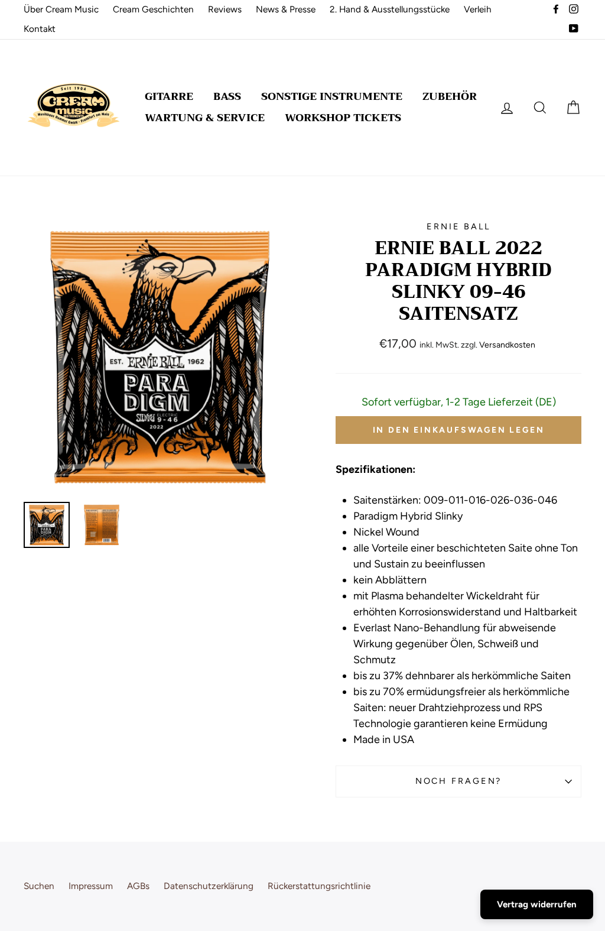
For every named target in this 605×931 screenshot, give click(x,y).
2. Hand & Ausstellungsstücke (390, 9)
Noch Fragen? (458, 781)
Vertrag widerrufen (537, 904)
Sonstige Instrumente (331, 96)
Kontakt (40, 28)
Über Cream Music (61, 9)
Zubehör (449, 96)
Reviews (225, 9)
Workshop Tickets (343, 117)
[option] (160, 356)
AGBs (138, 885)
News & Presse (285, 9)
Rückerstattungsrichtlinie (319, 885)
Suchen (39, 885)
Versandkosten (507, 345)
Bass (227, 96)
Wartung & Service (205, 117)
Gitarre (169, 96)
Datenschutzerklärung (208, 885)
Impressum (91, 885)
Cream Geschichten (153, 9)
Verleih (478, 9)
